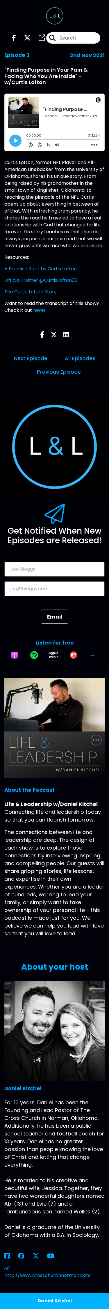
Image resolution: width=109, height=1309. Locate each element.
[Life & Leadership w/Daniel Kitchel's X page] (24, 37)
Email (54, 616)
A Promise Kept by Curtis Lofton (40, 268)
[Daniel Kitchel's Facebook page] (10, 1256)
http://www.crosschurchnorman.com (47, 1275)
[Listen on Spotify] (34, 655)
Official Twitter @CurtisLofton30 (40, 280)
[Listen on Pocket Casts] (73, 655)
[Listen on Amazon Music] (54, 655)
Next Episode (30, 358)
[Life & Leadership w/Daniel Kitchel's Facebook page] (14, 37)
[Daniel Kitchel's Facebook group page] (24, 1256)
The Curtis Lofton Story (30, 291)
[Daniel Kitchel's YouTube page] (54, 1256)
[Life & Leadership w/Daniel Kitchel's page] (38, 37)
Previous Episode (59, 371)
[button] (92, 655)
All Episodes (80, 358)
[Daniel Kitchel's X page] (39, 1256)
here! (39, 310)
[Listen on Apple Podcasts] (14, 655)
